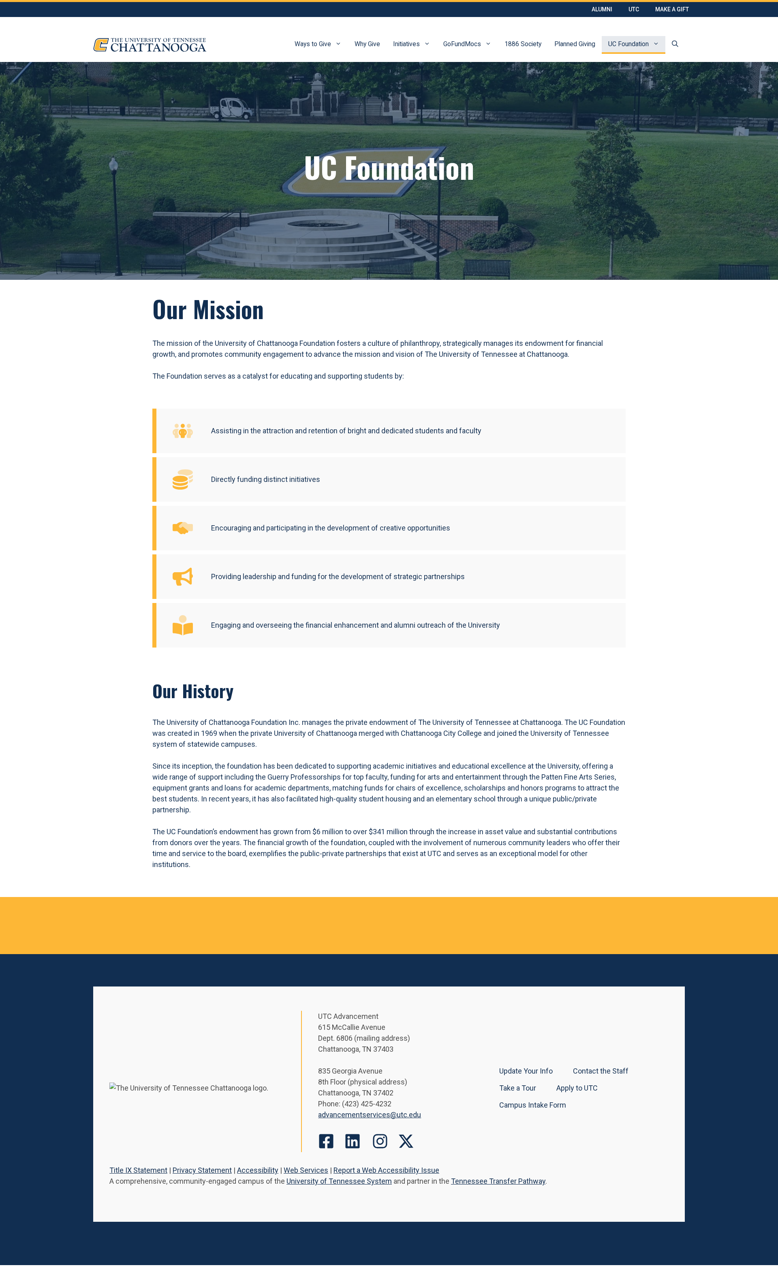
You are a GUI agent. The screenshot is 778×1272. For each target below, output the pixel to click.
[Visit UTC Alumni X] (406, 1141)
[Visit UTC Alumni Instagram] (380, 1141)
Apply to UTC (577, 1088)
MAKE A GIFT (672, 9)
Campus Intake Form (532, 1105)
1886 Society (522, 44)
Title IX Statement (138, 1170)
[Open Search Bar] (675, 45)
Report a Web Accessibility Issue (386, 1170)
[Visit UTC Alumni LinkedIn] (352, 1141)
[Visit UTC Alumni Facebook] (326, 1141)
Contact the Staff (600, 1071)
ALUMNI (602, 9)
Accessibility (257, 1170)
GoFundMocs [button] (462, 44)
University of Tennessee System (339, 1181)
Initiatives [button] (406, 44)
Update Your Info (526, 1071)
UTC (633, 9)
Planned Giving (574, 44)
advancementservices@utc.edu (369, 1114)
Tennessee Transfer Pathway (498, 1181)
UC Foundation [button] (628, 44)
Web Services (306, 1170)
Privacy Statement (202, 1170)
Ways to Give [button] (313, 44)
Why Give (367, 44)
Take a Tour (517, 1088)
